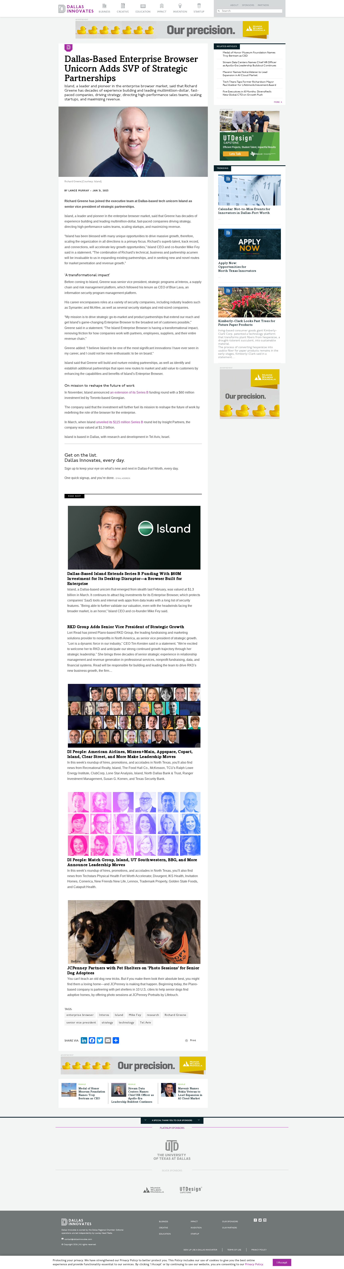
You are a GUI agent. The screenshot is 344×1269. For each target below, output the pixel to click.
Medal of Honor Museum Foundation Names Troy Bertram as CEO (249, 54)
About (234, 5)
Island (119, 1015)
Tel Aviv (145, 1022)
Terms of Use (234, 1250)
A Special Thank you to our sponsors (172, 1120)
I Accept (282, 1262)
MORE (277, 102)
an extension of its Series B (129, 392)
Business (104, 11)
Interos (104, 1015)
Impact (161, 11)
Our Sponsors (230, 1221)
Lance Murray (78, 190)
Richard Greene (175, 1015)
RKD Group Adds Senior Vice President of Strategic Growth (125, 627)
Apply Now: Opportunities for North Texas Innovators (237, 267)
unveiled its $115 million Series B (119, 422)
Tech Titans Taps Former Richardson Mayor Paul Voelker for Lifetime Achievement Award (249, 83)
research (153, 1015)
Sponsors (248, 5)
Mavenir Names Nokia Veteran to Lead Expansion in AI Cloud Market (245, 73)
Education (143, 11)
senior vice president (81, 1022)
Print (193, 1040)
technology (126, 1022)
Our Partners (229, 1228)
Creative (123, 11)
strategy (107, 1022)
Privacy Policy (259, 1250)
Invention (180, 11)
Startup (199, 11)
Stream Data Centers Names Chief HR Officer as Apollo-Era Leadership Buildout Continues (132, 1095)
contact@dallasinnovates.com (78, 1239)
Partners (263, 5)
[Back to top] (328, 1243)
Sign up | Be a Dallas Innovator (200, 1250)
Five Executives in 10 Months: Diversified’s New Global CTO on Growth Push (247, 93)
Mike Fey (135, 1015)
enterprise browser (80, 1015)
